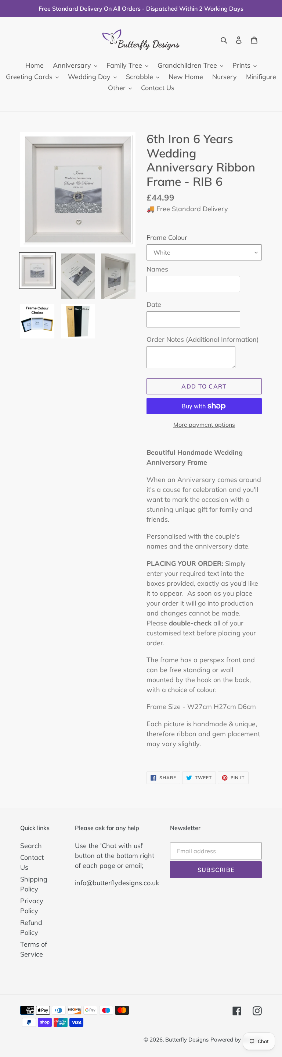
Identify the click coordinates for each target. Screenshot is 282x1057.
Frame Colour (167, 237)
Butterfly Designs (187, 1039)
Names (157, 269)
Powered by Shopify (236, 1039)
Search (31, 845)
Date (154, 304)
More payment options (204, 424)
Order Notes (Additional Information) (203, 339)
